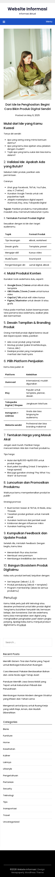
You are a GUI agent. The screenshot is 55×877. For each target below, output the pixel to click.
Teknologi (8, 795)
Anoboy (7, 831)
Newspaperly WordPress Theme (27, 872)
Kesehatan (9, 748)
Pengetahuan (10, 775)
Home (6, 742)
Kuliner (6, 755)
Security (7, 788)
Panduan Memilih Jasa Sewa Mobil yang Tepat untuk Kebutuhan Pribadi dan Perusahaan (24, 685)
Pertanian (8, 782)
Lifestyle (7, 768)
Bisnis (6, 729)
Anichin (7, 834)
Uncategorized (11, 821)
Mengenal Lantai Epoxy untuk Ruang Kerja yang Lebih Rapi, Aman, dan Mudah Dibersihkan (25, 709)
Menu (49, 21)
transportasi (10, 808)
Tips (5, 801)
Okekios (7, 841)
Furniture (7, 735)
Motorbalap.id (10, 838)
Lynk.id (22, 624)
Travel (6, 815)
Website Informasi (27, 9)
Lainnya (7, 762)
